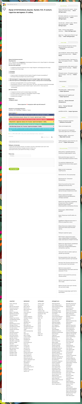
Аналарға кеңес (13, 355)
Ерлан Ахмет (55, 381)
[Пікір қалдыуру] (4, 9)
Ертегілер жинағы (14, 335)
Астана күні (26, 341)
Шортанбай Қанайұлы (71, 388)
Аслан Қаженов (55, 315)
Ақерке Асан (55, 309)
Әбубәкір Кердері (56, 322)
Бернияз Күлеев (56, 336)
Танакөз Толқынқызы (71, 355)
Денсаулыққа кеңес (14, 348)
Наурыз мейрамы (28, 316)
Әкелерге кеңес (13, 354)
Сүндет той (40, 309)
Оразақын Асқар (70, 341)
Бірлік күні (26, 323)
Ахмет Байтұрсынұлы (70, 31)
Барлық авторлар (62, 81)
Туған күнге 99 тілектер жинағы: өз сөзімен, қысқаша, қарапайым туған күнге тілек (29, 146)
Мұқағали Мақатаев (71, 325)
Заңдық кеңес (13, 349)
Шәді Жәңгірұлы (70, 378)
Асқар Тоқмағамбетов (57, 316)
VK (14, 110)
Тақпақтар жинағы (14, 308)
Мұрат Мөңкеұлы (70, 313)
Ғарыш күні (26, 320)
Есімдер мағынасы (14, 336)
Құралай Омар (55, 375)
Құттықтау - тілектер (14, 339)
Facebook (11, 110)
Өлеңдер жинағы (14, 325)
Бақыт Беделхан (56, 326)
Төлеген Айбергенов (71, 361)
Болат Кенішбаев (56, 341)
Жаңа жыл (26, 303)
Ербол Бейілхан (55, 378)
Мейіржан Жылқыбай (65, 122)
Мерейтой (40, 308)
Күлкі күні (26, 319)
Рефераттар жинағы (14, 318)
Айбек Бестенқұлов (56, 319)
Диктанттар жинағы (14, 306)
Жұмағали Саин (55, 355)
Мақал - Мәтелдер (14, 312)
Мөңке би (68, 319)
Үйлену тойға (41, 303)
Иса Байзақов (55, 359)
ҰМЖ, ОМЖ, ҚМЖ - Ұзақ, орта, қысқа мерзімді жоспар (25, 133)
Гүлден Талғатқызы (69, 142)
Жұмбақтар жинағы (14, 313)
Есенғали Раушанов (56, 376)
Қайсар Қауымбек (56, 371)
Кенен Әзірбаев (56, 364)
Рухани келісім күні (28, 352)
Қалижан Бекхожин (56, 372)
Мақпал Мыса (69, 309)
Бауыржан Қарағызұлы (57, 332)
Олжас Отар (69, 338)
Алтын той (40, 316)
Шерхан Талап (69, 384)
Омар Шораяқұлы (70, 335)
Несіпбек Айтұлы (70, 331)
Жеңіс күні (26, 333)
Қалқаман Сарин (56, 368)
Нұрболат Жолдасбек (71, 333)
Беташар (40, 315)
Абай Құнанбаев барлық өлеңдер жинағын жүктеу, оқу (22, 148)
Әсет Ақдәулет (55, 325)
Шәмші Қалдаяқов (70, 382)
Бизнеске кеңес (13, 346)
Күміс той (40, 318)
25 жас (39, 320)
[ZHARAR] (4, 4)
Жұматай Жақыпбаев (57, 354)
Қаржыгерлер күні (28, 358)
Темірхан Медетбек (70, 358)
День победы (27, 335)
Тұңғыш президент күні (29, 359)
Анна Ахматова (55, 320)
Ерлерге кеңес (13, 351)
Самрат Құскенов (64, 91)
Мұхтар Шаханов (70, 328)
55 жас (39, 326)
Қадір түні (40, 335)
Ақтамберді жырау (56, 310)
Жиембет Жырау (56, 352)
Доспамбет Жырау (56, 343)
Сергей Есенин (69, 351)
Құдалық (40, 306)
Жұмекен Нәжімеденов (57, 356)
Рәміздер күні (27, 339)
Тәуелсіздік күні (27, 365)
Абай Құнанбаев (56, 303)
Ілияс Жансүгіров (70, 395)
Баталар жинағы (13, 333)
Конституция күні (28, 342)
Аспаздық (12, 331)
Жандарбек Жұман (56, 349)
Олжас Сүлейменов (70, 336)
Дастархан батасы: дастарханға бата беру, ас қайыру (22, 149)
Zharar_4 (48, 137)
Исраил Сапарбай (56, 362)
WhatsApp (18, 110)
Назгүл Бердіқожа (70, 329)
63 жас (39, 329)
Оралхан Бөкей (69, 339)
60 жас (39, 328)
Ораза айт (40, 333)
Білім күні (26, 343)
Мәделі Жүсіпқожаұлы (71, 312)
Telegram (24, 110)
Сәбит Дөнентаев (70, 349)
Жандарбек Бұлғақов (57, 348)
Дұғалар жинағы (13, 338)
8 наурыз (26, 313)
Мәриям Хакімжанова (71, 320)
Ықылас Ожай (69, 394)
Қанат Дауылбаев (56, 366)
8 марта (25, 315)
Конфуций (62, 48)
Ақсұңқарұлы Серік (56, 312)
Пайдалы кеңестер (14, 345)
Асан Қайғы (55, 313)
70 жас (39, 331)
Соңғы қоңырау (27, 336)
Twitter (29, 110)
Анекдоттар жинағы (14, 329)
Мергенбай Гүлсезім (65, 137)
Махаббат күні (27, 322)
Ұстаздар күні (27, 349)
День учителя (27, 351)
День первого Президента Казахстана (27, 362)
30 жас (39, 322)
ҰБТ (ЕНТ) (12, 343)
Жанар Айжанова (56, 346)
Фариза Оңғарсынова (71, 391)
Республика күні (27, 354)
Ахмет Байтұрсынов (56, 305)
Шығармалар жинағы (15, 326)
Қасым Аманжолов (56, 374)
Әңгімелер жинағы (14, 332)
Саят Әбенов (69, 348)
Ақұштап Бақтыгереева (57, 306)
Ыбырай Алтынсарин (71, 392)
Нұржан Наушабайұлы (71, 332)
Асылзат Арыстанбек (57, 318)
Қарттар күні (27, 348)
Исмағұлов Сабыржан (57, 361)
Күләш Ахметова (56, 365)
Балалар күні (27, 338)
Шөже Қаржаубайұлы (71, 389)
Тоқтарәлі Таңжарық (71, 359)
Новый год (26, 305)
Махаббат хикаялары (15, 341)
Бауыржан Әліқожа (56, 331)
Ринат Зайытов (69, 342)
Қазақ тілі (41, 133)
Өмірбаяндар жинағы (15, 323)
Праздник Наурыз (28, 318)
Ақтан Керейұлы (56, 308)
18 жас (39, 319)
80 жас (39, 332)
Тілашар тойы (41, 310)
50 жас (39, 325)
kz (11, 133)
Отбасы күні (26, 345)
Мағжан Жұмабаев (70, 305)
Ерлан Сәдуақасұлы (56, 384)
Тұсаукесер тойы (42, 313)
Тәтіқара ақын (69, 356)
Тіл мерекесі (27, 346)
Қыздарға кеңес (13, 352)
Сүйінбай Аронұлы (70, 346)
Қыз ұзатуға (40, 305)
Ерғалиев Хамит (56, 382)
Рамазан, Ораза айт (28, 369)
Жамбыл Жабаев (56, 345)
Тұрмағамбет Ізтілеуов (71, 362)
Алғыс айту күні (27, 312)
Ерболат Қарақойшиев (57, 379)
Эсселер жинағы (13, 328)
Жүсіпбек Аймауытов (57, 358)
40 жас (39, 323)
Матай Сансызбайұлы (71, 310)
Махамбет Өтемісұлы (71, 303)
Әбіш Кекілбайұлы (56, 323)
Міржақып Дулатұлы (71, 326)
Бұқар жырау (55, 342)
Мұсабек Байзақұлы (71, 315)
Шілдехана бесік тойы (43, 312)
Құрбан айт (26, 371)
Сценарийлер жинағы (15, 319)
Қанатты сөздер (13, 342)
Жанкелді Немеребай (57, 351)
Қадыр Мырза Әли (56, 369)
